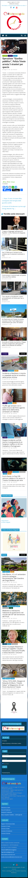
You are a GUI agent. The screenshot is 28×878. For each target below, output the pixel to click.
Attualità (5, 55)
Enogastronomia (11, 606)
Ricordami (6, 763)
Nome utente (5, 754)
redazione (15, 69)
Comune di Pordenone (6, 831)
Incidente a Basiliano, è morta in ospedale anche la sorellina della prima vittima (14, 375)
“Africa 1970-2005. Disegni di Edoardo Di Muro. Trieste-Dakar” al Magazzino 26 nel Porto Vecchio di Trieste (13, 684)
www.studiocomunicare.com (8, 854)
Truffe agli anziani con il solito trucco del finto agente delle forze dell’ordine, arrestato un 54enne (13, 409)
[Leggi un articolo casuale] (25, 35)
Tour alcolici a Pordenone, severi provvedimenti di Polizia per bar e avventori (13, 298)
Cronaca (10, 55)
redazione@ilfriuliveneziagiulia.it (8, 849)
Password (4, 759)
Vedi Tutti (23, 353)
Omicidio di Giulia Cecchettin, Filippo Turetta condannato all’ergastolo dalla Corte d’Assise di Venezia (14, 343)
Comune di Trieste (5, 826)
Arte (4, 571)
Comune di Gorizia (5, 833)
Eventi (8, 571)
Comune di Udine (5, 828)
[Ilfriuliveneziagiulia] (3, 35)
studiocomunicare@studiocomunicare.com (11, 857)
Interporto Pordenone (6, 812)
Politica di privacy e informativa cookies (11, 743)
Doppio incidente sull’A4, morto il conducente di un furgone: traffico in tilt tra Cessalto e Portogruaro (12, 443)
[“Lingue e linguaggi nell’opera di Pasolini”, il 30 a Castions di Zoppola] (14, 217)
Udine (16, 370)
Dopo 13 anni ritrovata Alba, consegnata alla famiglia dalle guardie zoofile (12, 201)
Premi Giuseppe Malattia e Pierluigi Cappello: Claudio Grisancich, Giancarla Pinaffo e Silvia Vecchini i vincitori (13, 650)
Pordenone (17, 437)
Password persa (6, 772)
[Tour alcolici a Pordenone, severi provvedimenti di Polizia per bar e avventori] (14, 282)
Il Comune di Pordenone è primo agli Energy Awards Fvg (14, 207)
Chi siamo (4, 740)
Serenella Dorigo (15, 688)
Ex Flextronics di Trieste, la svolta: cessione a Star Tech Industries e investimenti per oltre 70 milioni (13, 320)
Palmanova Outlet (5, 807)
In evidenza (11, 370)
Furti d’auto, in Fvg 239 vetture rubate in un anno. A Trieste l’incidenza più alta (13, 478)
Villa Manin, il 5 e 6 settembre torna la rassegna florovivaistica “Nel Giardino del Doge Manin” (14, 577)
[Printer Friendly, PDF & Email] (8, 182)
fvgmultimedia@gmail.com (7, 852)
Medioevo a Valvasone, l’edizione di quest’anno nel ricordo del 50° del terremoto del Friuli (13, 613)
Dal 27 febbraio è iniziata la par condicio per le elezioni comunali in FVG (13, 254)
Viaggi (11, 608)
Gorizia (10, 472)
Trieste (15, 55)
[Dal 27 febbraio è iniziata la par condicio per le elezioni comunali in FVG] (14, 238)
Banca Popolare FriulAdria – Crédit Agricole (11, 814)
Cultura (4, 606)
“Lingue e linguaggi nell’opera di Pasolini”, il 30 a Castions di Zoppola (13, 232)
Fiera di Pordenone (5, 810)
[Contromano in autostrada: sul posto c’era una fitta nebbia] (14, 261)
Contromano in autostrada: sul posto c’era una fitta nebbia (14, 276)
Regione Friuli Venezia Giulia (8, 824)
